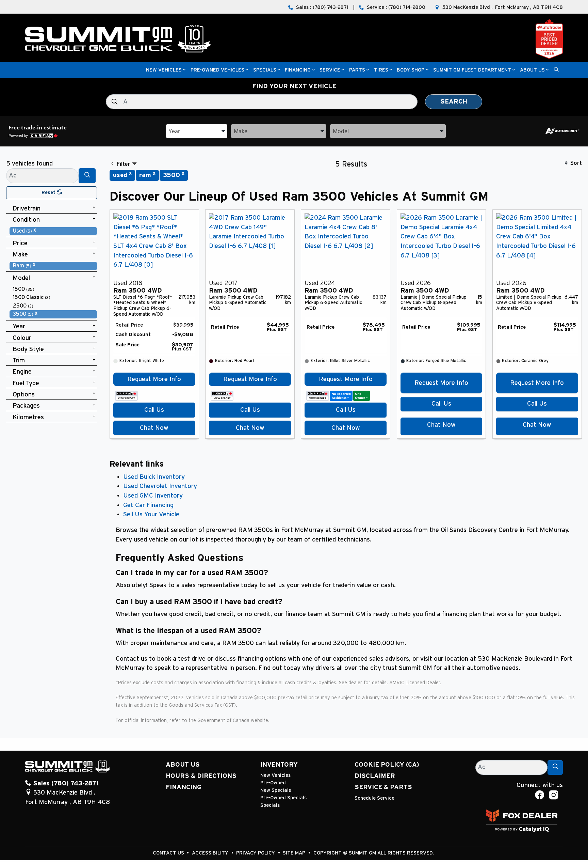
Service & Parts (383, 787)
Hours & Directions (201, 776)
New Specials (275, 790)
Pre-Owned (273, 782)
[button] (164, 70)
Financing (183, 787)
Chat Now (154, 428)
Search (453, 101)
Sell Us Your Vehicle (151, 514)
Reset (49, 192)
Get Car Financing (148, 505)
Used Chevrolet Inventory (160, 486)
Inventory (279, 765)
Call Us (154, 410)
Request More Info (154, 379)
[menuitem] (53, 231)
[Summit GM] (118, 38)
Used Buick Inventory (154, 477)
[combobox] (196, 130)
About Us (183, 765)
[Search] (87, 175)
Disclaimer (375, 776)
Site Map (295, 853)
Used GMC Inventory (153, 495)
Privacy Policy (256, 853)
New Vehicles (275, 775)
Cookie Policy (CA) (387, 765)
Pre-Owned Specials (283, 797)
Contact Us (169, 853)
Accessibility (211, 853)
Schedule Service (374, 798)
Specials (270, 805)
